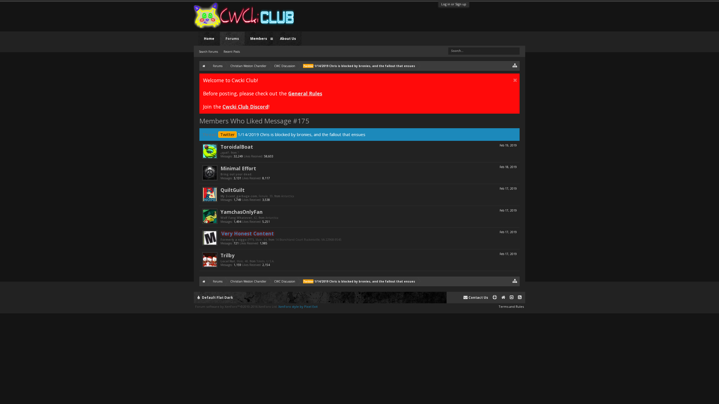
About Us (288, 38)
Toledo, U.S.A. (265, 261)
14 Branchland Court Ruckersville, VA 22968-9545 (308, 240)
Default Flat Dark (217, 297)
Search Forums (208, 52)
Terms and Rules (511, 306)
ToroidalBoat (236, 146)
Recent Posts (232, 52)
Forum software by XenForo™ (236, 306)
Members (258, 38)
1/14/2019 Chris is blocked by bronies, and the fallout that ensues (292, 134)
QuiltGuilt (232, 190)
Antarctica (287, 196)
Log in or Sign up (453, 4)
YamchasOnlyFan (241, 211)
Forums (232, 38)
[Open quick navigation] (515, 65)
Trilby (227, 255)
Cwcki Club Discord (245, 106)
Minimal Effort (238, 168)
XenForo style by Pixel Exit (298, 306)
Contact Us (478, 297)
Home (209, 38)
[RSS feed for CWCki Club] (520, 297)
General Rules (305, 93)
